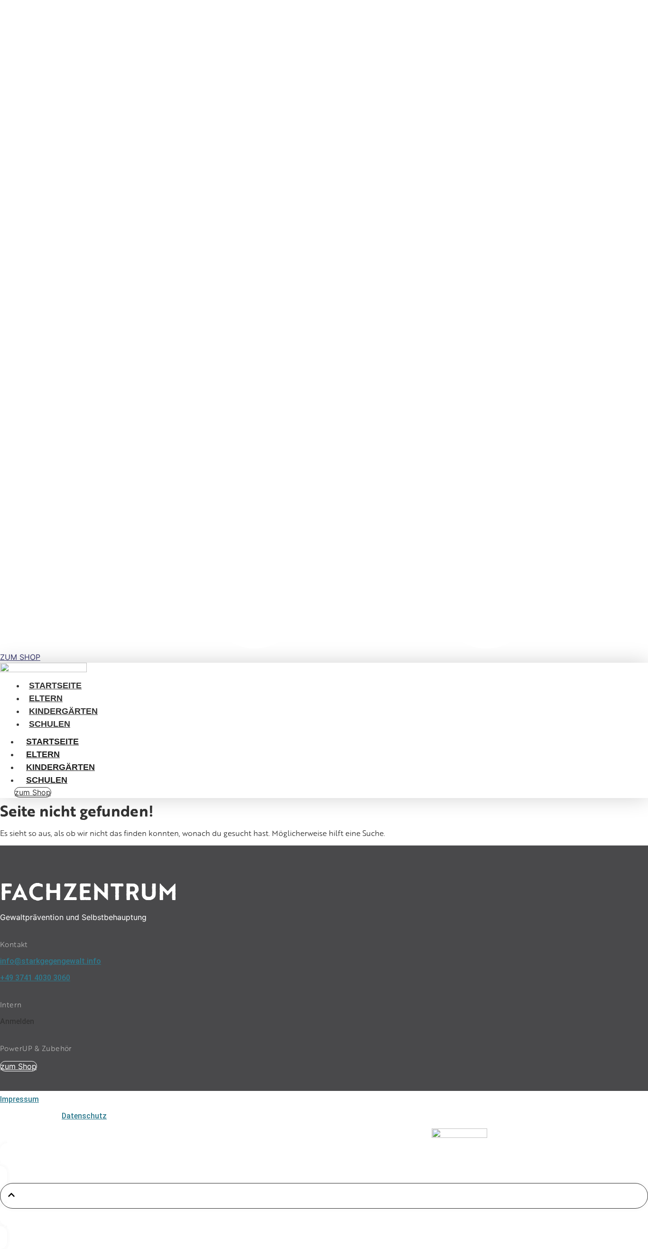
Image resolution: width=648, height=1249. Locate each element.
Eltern (46, 698)
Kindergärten (63, 711)
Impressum (19, 1099)
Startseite (55, 685)
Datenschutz (84, 1115)
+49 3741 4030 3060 (35, 977)
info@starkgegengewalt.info (50, 961)
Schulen (49, 724)
